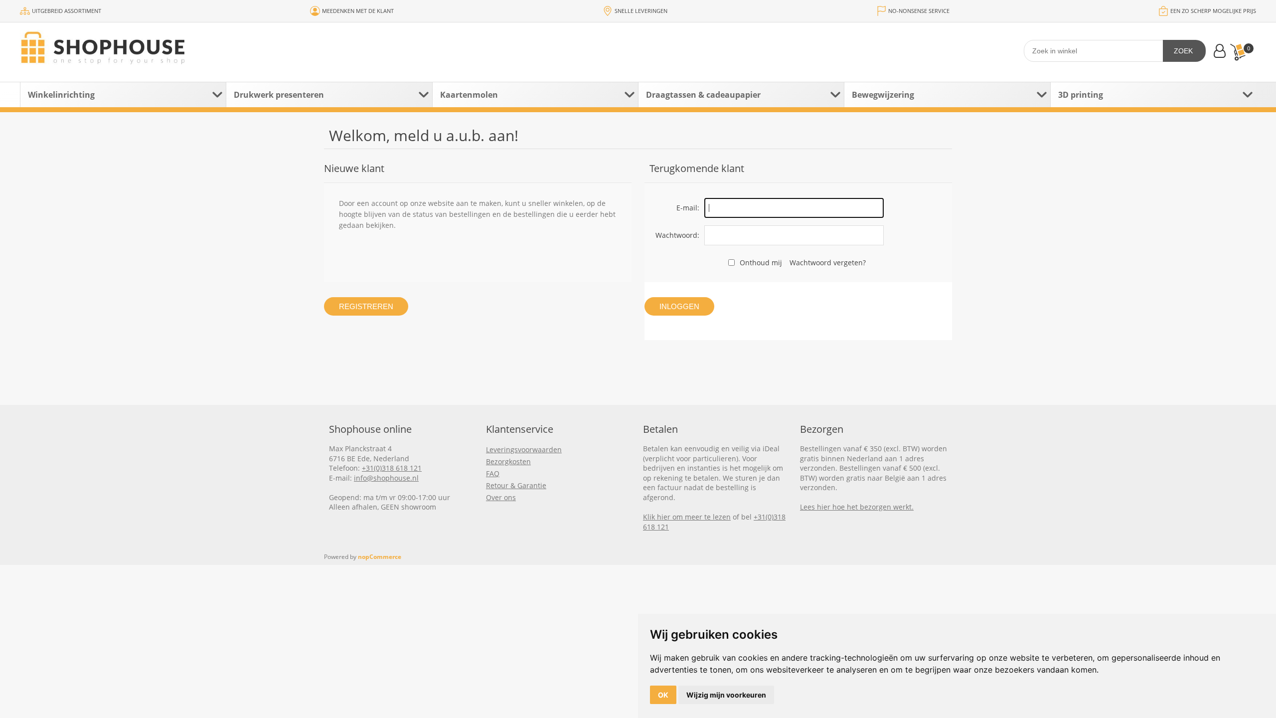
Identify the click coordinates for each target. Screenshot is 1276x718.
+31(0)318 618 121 (392, 468)
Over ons (501, 497)
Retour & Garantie (516, 485)
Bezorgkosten (508, 461)
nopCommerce (379, 556)
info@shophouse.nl (386, 478)
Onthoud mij (761, 262)
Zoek (1183, 51)
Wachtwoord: (677, 235)
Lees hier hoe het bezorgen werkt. (857, 507)
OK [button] (663, 695)
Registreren (366, 306)
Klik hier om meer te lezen (687, 517)
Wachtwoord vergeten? (828, 262)
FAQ (492, 473)
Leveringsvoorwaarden (524, 449)
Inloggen (679, 306)
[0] (1238, 52)
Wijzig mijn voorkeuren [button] (726, 695)
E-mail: (687, 207)
